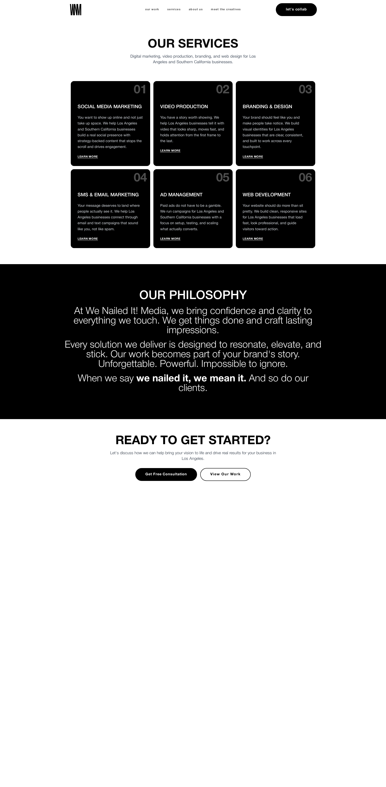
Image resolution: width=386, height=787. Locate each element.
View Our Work (225, 474)
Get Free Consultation (166, 474)
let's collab (296, 9)
